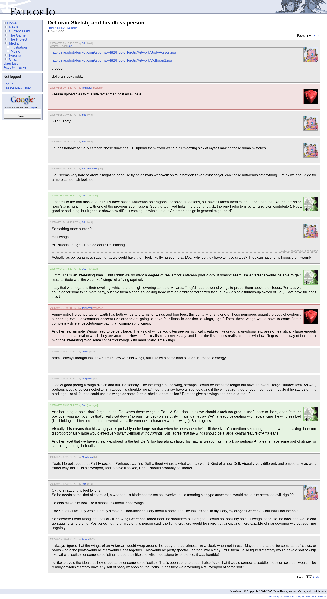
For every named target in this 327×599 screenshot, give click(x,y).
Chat (12, 59)
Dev (69, 46)
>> (317, 35)
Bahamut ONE (89, 168)
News (13, 27)
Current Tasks (20, 31)
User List (11, 63)
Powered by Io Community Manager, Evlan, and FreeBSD (296, 596)
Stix (84, 43)
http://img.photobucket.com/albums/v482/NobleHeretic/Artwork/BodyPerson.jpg (114, 52)
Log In (8, 84)
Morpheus (87, 378)
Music (15, 51)
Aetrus (85, 351)
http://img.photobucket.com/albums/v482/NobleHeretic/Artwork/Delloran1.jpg (112, 60)
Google (32, 107)
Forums (15, 55)
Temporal (87, 87)
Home (51, 27)
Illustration (71, 27)
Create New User (17, 88)
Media (60, 27)
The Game (17, 35)
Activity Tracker (16, 67)
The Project (18, 39)
